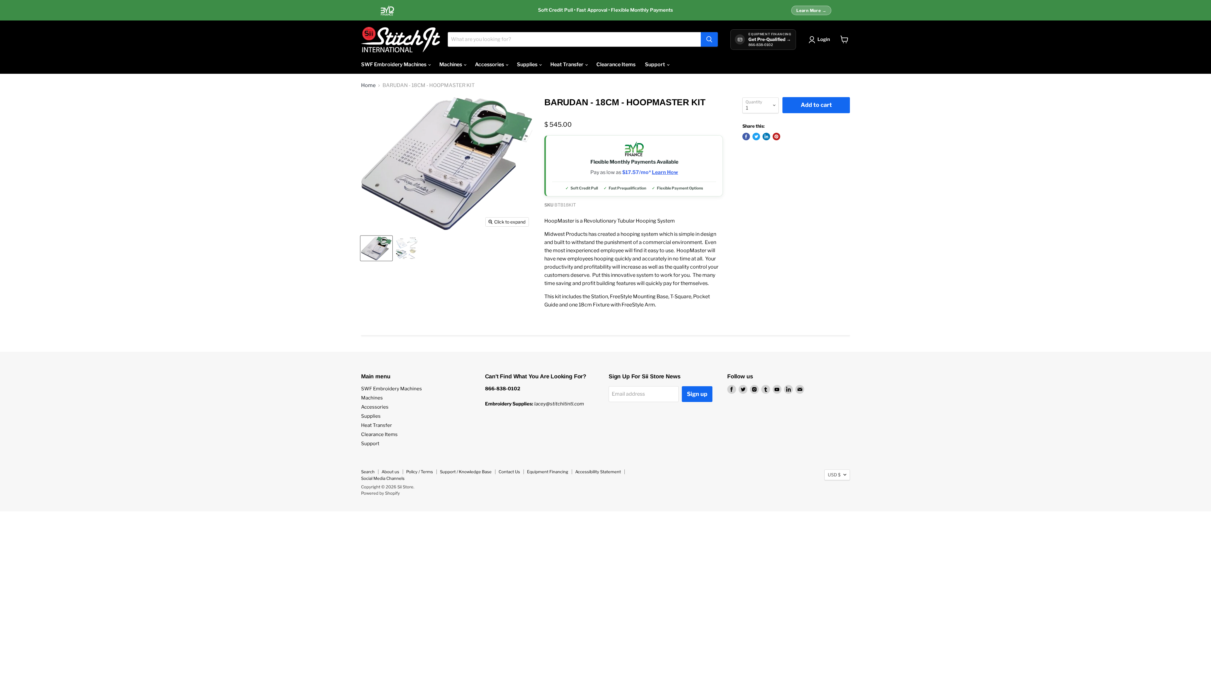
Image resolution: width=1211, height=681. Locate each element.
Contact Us (509, 471)
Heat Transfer (567, 64)
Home (368, 85)
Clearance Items (615, 64)
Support (655, 64)
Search (368, 471)
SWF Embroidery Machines (394, 64)
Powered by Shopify (380, 493)
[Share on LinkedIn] (766, 136)
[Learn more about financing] (605, 10)
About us (390, 471)
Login (823, 39)
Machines (451, 64)
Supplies (527, 64)
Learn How (665, 172)
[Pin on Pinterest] (776, 136)
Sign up (697, 394)
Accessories (490, 64)
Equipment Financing (547, 471)
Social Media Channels (383, 478)
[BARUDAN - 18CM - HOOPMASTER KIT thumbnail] (376, 248)
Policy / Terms (419, 471)
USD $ (834, 474)
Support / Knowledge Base (466, 471)
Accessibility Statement (598, 471)
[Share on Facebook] (746, 136)
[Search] (709, 39)
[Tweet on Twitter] (756, 136)
